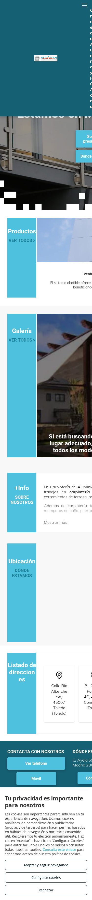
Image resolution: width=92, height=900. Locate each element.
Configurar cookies (46, 877)
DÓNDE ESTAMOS (22, 573)
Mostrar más (55, 522)
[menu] (85, 5)
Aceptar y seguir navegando (46, 865)
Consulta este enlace (59, 849)
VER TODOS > (22, 240)
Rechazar (46, 890)
